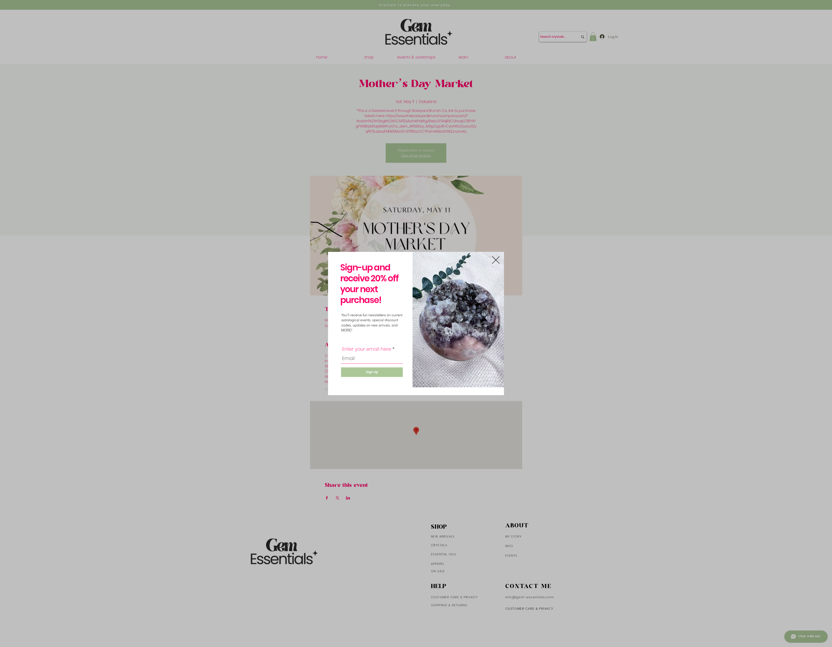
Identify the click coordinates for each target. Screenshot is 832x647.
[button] (496, 260)
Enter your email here (366, 349)
